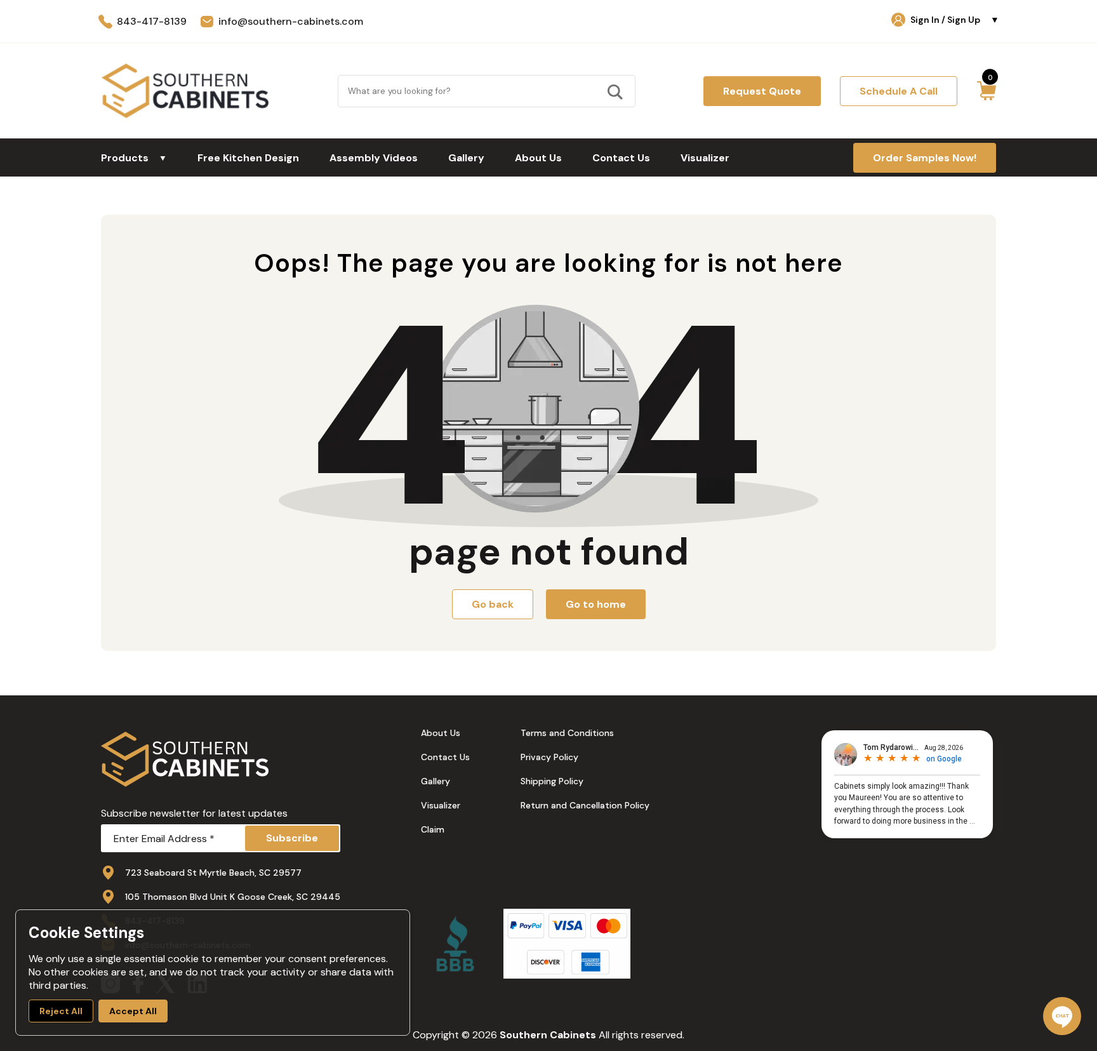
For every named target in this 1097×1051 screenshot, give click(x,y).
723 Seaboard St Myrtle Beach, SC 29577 (213, 872)
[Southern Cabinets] (185, 91)
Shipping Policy (552, 781)
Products (134, 157)
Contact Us (621, 157)
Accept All (133, 1011)
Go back (493, 604)
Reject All (61, 1011)
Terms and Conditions (567, 733)
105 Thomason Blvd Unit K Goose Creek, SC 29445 (232, 896)
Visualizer (705, 157)
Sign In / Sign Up (954, 19)
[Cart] (986, 90)
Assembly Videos (373, 157)
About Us (538, 157)
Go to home (596, 604)
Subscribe (292, 838)
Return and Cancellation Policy (585, 805)
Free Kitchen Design (248, 157)
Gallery (466, 157)
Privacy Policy (549, 757)
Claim (432, 829)
